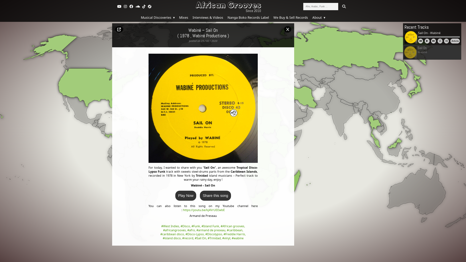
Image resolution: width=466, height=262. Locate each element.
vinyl (227, 238)
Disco (186, 226)
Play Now (185, 196)
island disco (173, 238)
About (317, 17)
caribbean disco (173, 234)
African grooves (233, 226)
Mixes (183, 17)
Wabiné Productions (209, 36)
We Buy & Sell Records (290, 17)
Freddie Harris (235, 234)
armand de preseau (211, 230)
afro (192, 230)
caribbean (235, 230)
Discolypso (214, 234)
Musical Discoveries (156, 17)
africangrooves (175, 230)
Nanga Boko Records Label (248, 17)
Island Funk (211, 226)
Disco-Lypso (195, 234)
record (188, 238)
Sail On (201, 238)
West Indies (171, 226)
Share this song (215, 196)
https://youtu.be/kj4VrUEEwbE (204, 210)
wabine (239, 238)
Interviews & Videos (208, 17)
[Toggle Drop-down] (173, 17)
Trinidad (215, 238)
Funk (196, 226)
